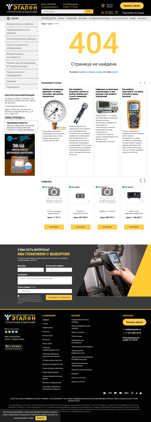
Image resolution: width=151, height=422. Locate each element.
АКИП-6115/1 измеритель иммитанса (134, 212)
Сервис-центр (47, 328)
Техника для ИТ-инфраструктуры (78, 352)
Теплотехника (76, 336)
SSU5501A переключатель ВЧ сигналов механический (80, 213)
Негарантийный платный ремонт (52, 377)
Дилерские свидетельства (52, 364)
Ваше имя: (22, 266)
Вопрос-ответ (47, 336)
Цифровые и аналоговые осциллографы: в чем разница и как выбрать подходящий (107, 92)
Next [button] (144, 180)
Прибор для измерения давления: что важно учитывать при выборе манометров (53, 92)
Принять (41, 418)
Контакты (142, 18)
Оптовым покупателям (99, 18)
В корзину (54, 227)
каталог (115, 72)
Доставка (82, 18)
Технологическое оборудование (16, 74)
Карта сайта (47, 344)
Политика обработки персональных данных (51, 355)
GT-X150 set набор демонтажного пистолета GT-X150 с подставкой (54, 214)
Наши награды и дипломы (52, 368)
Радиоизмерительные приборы (18, 31)
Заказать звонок (132, 5)
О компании (71, 18)
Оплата (61, 18)
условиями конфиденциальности (29, 299)
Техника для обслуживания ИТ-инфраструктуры (21, 64)
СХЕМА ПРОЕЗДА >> (15, 117)
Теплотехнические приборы (21, 39)
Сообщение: (22, 274)
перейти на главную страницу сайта (93, 72)
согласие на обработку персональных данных (29, 296)
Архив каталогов (78, 382)
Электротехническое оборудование (17, 46)
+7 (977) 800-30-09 (133, 333)
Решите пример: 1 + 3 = (27, 287)
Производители (48, 18)
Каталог (50, 23)
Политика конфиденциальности (50, 349)
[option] (54, 131)
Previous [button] (141, 180)
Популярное (13, 87)
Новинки (11, 81)
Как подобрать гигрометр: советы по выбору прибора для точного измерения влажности (79, 94)
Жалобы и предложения (51, 383)
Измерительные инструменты (15, 55)
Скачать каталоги (120, 18)
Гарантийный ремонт (50, 372)
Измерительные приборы (20, 24)
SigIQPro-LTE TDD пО (107, 211)
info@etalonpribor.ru (49, 7)
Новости (45, 332)
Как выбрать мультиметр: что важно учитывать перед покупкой (132, 92)
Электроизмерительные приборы (80, 327)
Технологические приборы (81, 370)
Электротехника (77, 332)
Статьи (45, 324)
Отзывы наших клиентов (52, 360)
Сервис (132, 18)
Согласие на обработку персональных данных (51, 388)
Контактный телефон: (55, 266)
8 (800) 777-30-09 (70, 7)
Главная (43, 23)
